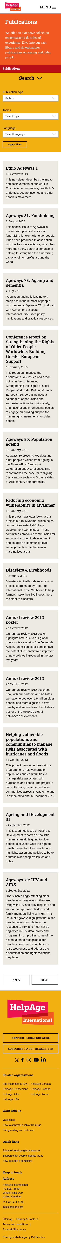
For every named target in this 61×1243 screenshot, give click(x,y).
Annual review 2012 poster (25, 620)
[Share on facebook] (22, 1060)
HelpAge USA (11, 1099)
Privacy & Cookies (27, 1219)
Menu (45, 7)
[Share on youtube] (36, 1060)
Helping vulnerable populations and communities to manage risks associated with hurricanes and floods (29, 744)
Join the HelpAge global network (21, 1150)
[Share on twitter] (16, 1060)
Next (45, 980)
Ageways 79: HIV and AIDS (26, 882)
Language (9, 128)
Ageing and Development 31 (30, 817)
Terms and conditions (15, 1224)
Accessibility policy (14, 1229)
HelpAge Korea (39, 1094)
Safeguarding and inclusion (18, 1130)
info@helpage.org (13, 1207)
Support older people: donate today (23, 1155)
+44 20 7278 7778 (13, 1201)
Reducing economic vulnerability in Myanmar (30, 503)
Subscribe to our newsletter (30, 1048)
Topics (7, 110)
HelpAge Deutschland (15, 1089)
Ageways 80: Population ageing (29, 442)
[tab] (11, 68)
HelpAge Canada (41, 1083)
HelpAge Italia (11, 1094)
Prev (16, 980)
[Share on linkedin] (43, 1060)
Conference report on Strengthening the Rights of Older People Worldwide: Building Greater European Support (30, 349)
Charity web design (15, 1237)
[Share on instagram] (28, 1060)
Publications (11, 68)
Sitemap (7, 1219)
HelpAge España (40, 1089)
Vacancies (9, 1119)
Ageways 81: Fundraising (30, 215)
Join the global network (30, 1038)
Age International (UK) (15, 1083)
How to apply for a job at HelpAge (22, 1125)
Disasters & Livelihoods (28, 570)
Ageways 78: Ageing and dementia (29, 283)
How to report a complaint (17, 1160)
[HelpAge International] (13, 6)
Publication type (13, 92)
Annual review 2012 (25, 678)
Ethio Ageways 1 (22, 168)
